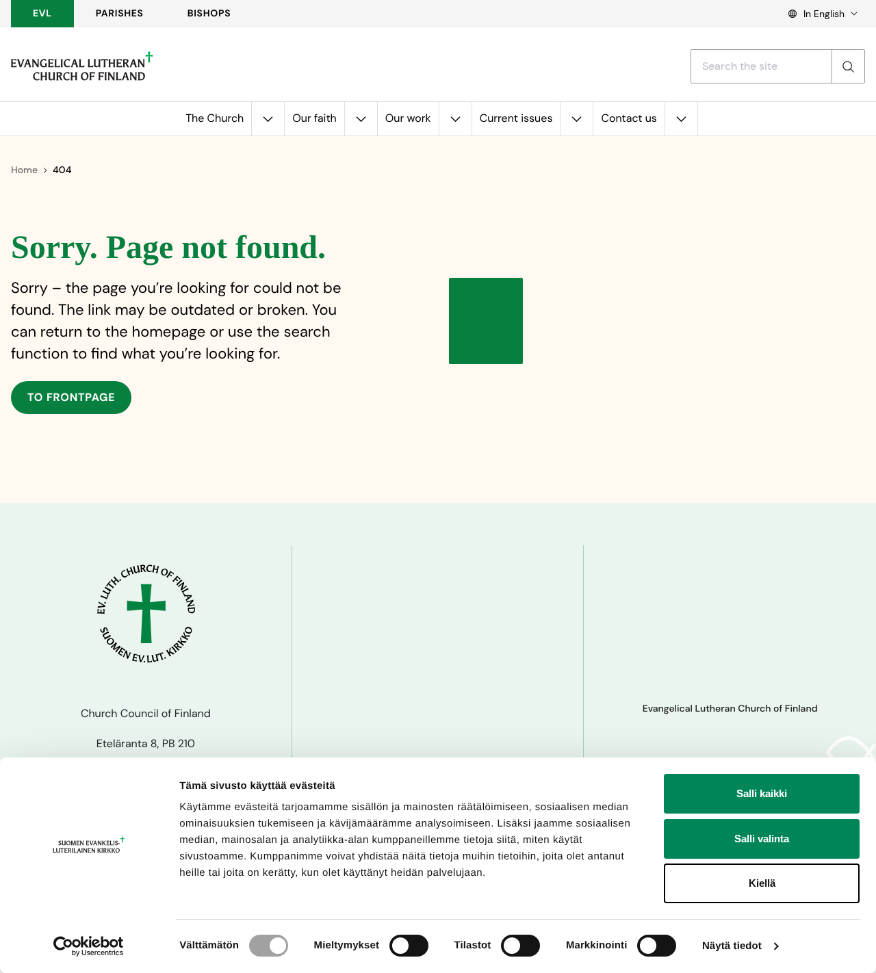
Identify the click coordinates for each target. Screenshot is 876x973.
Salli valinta (761, 838)
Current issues (516, 118)
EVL (42, 14)
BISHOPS (209, 14)
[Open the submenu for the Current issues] (576, 118)
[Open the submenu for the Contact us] (681, 118)
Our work (408, 118)
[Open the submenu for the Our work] (455, 118)
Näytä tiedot (732, 946)
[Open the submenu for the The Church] (267, 118)
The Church (214, 118)
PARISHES (120, 14)
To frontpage (71, 397)
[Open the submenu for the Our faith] (360, 118)
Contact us (628, 118)
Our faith (314, 118)
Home (24, 170)
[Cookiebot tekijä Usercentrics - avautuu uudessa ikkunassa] (89, 946)
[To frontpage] (82, 66)
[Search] (848, 66)
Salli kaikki (761, 793)
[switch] (408, 946)
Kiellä (762, 883)
